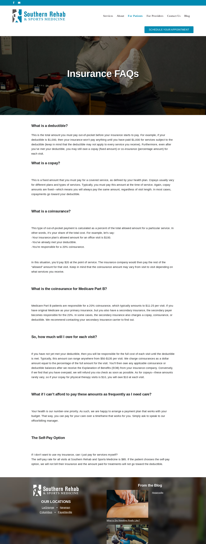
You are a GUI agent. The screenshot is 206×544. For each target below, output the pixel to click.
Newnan (65, 507)
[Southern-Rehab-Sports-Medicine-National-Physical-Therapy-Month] (127, 526)
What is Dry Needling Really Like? (123, 520)
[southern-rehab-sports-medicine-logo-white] (56, 486)
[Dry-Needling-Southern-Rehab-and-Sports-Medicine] (127, 491)
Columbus (46, 512)
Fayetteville (65, 512)
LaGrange (48, 507)
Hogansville (157, 492)
